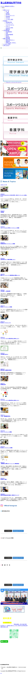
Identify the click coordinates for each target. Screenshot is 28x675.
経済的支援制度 (9, 34)
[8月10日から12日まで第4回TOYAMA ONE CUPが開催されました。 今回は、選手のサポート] (20, 544)
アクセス (3, 6)
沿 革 (7, 11)
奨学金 (7, 35)
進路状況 (8, 41)
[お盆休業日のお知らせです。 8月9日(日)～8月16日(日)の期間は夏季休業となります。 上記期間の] (20, 552)
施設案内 (8, 14)
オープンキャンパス (10, 15)
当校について (6, 10)
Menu (3, 7)
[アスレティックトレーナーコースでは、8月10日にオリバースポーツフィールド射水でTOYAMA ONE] (20, 517)
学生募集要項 (9, 31)
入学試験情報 (6, 30)
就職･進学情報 (6, 38)
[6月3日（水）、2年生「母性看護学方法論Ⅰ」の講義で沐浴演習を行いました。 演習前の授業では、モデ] (20, 579)
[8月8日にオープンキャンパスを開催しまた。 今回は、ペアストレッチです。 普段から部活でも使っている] (7, 552)
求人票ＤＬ (12, 6)
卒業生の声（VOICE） (11, 42)
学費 (7, 33)
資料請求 (7, 6)
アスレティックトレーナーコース (13, 82)
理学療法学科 (9, 22)
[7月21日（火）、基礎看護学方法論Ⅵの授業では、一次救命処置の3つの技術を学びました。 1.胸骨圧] (7, 571)
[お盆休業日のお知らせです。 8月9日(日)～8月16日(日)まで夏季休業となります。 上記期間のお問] (20, 525)
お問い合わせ (6, 45)
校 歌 (17, 625)
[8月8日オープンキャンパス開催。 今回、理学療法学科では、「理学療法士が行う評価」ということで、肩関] (7, 525)
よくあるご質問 (9, 19)
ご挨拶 (7, 12)
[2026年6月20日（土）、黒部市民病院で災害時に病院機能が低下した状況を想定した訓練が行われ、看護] (7, 579)
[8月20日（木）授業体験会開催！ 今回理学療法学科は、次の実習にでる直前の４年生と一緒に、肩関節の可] (7, 517)
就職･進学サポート (10, 40)
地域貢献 (8, 16)
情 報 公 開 (5, 626)
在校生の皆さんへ (11, 625)
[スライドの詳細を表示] (14, 51)
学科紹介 (5, 20)
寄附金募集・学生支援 (19, 624)
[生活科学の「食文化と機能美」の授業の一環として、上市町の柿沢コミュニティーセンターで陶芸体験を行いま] (20, 571)
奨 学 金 (21, 625)
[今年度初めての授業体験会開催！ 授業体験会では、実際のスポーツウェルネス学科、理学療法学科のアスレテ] (7, 544)
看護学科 (8, 29)
